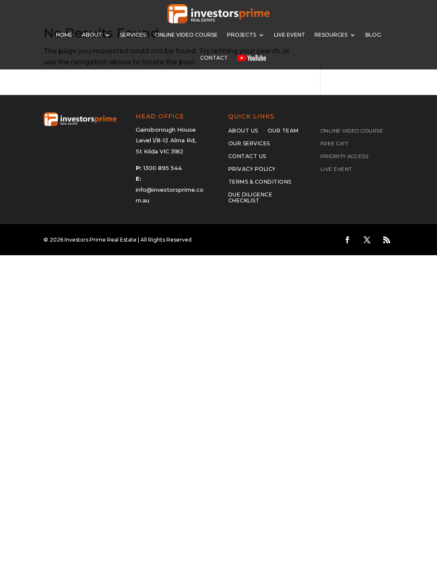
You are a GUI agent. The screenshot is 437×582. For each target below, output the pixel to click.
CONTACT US (247, 156)
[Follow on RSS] (386, 240)
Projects (241, 35)
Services (133, 35)
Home (64, 35)
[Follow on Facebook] (347, 240)
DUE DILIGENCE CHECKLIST (250, 198)
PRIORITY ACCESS (344, 156)
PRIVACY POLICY (252, 169)
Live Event (289, 35)
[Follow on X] (367, 240)
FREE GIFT (334, 144)
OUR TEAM (283, 131)
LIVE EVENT (336, 169)
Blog (373, 35)
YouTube (251, 58)
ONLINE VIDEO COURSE (186, 35)
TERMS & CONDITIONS (259, 182)
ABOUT (92, 35)
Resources (331, 35)
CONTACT (214, 58)
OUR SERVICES (249, 144)
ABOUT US (243, 131)
